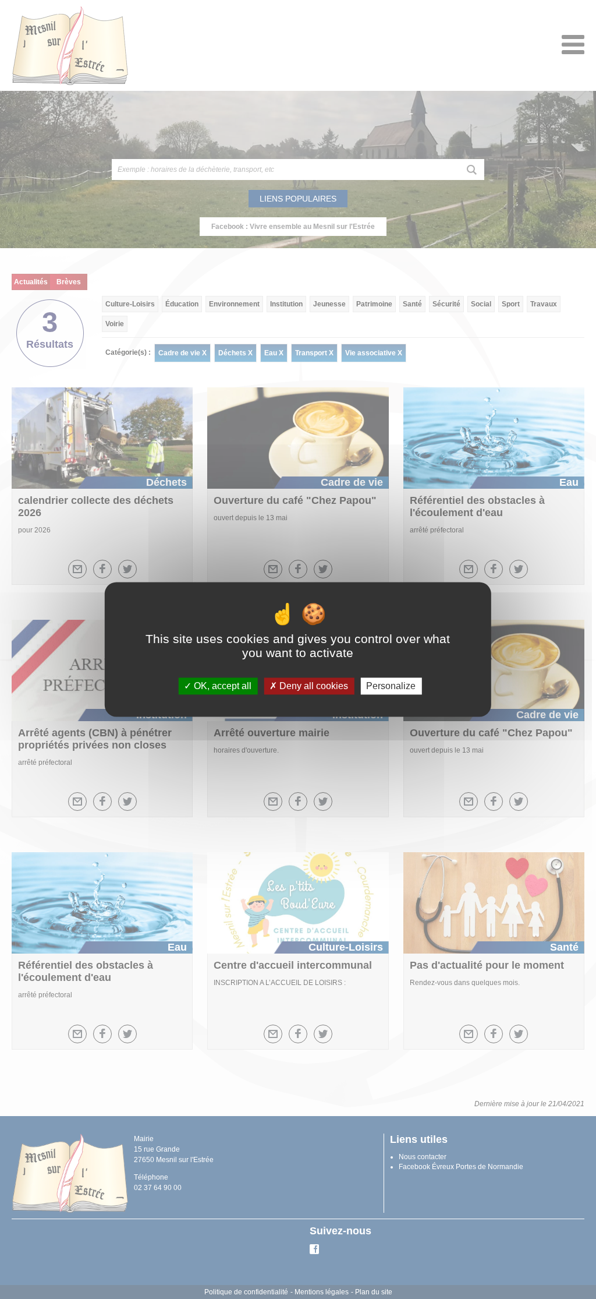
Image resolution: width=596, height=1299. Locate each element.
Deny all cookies (312, 686)
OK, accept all (221, 686)
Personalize (391, 686)
